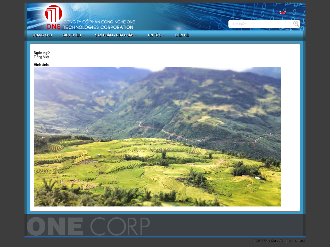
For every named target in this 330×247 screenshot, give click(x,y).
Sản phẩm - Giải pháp (114, 35)
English (292, 13)
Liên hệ (182, 35)
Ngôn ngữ (42, 53)
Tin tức (154, 35)
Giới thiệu (72, 35)
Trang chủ (42, 35)
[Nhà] (53, 21)
